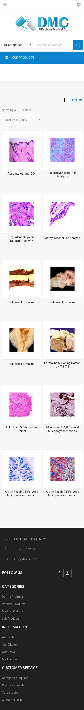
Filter (74, 100)
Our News (8, 652)
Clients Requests (13, 685)
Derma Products (13, 596)
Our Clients (9, 644)
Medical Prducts (12, 611)
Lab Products (11, 618)
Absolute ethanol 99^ (21, 173)
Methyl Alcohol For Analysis (62, 238)
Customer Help (12, 699)
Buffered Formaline (22, 302)
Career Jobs (10, 692)
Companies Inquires (15, 678)
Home (7, 76)
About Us (8, 637)
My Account (10, 659)
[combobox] (17, 45)
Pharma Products (13, 604)
